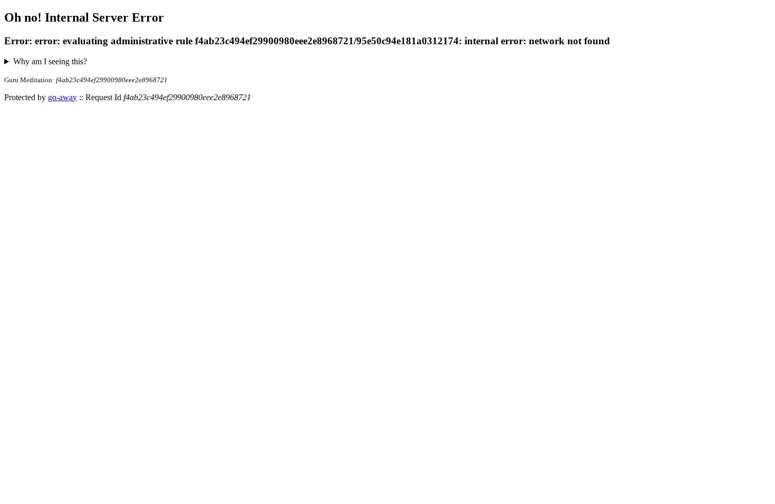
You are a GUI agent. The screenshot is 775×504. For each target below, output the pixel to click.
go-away (62, 97)
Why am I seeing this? (50, 61)
